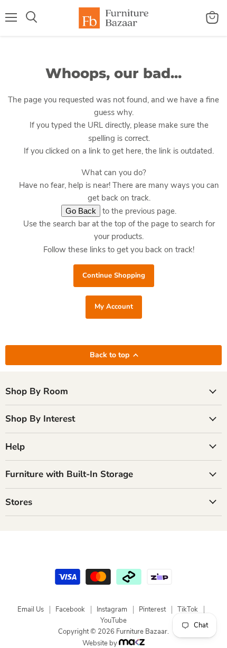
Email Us (30, 609)
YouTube (113, 620)
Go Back (80, 210)
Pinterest (152, 609)
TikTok (187, 609)
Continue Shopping (113, 275)
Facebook (70, 609)
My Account (113, 306)
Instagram (112, 609)
